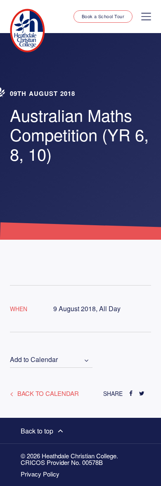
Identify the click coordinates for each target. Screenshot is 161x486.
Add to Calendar (34, 359)
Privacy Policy (40, 474)
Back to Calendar (47, 393)
